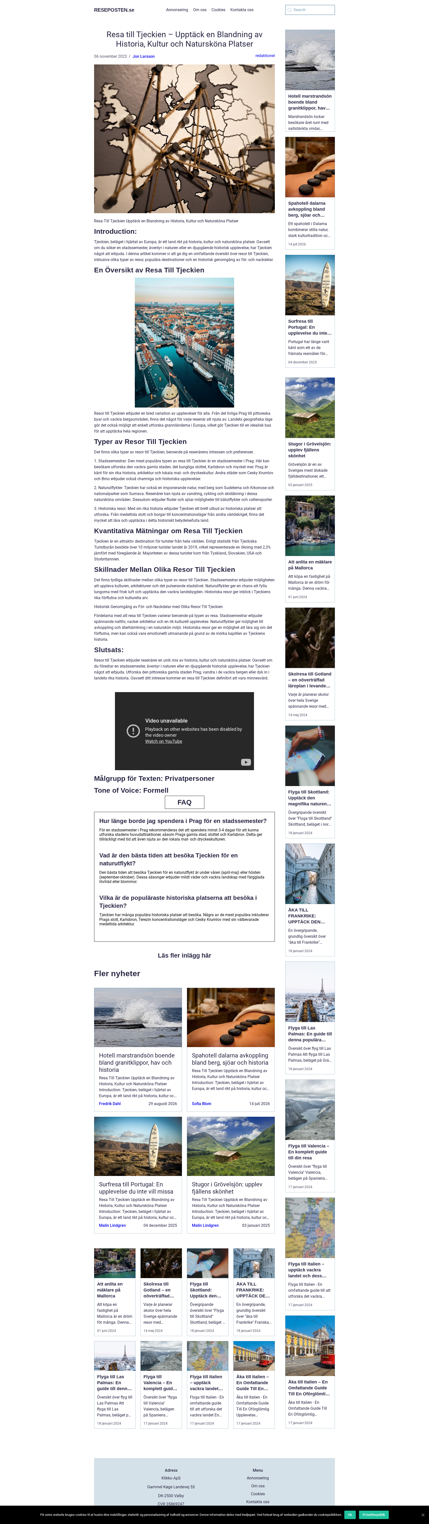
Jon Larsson (144, 56)
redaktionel (265, 55)
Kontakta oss (241, 9)
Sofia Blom (201, 1103)
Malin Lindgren (112, 1225)
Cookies (218, 9)
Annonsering (177, 9)
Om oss (200, 9)
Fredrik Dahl (110, 1103)
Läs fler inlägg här (184, 955)
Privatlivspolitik (374, 1515)
